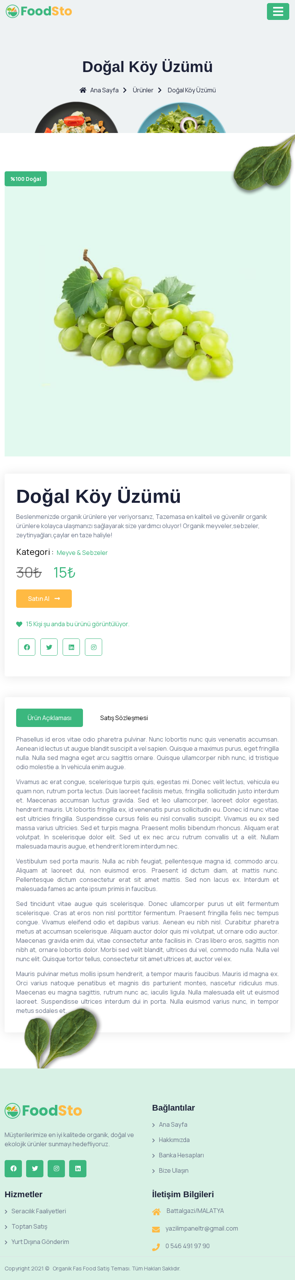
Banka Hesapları (181, 1155)
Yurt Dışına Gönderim (40, 1241)
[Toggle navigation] (278, 11)
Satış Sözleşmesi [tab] (124, 718)
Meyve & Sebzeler (82, 552)
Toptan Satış (29, 1226)
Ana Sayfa (104, 90)
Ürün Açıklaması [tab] (49, 718)
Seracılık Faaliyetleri (39, 1211)
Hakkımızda (174, 1140)
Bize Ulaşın (174, 1170)
